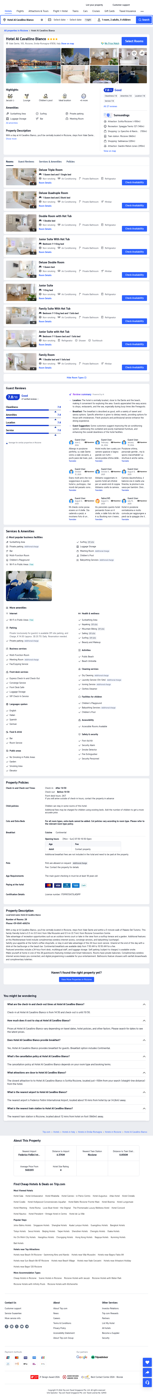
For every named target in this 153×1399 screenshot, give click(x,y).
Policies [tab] (70, 161)
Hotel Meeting (20, 1208)
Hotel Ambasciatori (34, 1196)
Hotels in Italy (68, 1132)
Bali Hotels (18, 1243)
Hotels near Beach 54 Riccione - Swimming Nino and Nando (41, 1255)
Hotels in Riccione (113, 1132)
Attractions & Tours (38, 11)
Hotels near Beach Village (63, 1261)
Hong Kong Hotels (83, 1237)
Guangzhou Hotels (99, 1225)
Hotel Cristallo (128, 1196)
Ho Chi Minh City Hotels (25, 1237)
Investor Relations (110, 1308)
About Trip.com (60, 1308)
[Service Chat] (147, 1382)
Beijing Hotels (48, 1231)
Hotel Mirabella (52, 1196)
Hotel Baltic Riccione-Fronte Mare (84, 1202)
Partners (106, 1318)
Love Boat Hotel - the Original (57, 1208)
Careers (56, 1318)
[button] (107, 4)
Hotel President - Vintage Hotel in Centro (48, 1214)
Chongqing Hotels (64, 1237)
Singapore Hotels (41, 1225)
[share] (147, 1372)
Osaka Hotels (113, 1231)
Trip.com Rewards (110, 1313)
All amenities (12, 123)
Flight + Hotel (60, 11)
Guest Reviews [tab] (26, 161)
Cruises (96, 11)
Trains (75, 11)
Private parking (16, 546)
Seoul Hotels (34, 1231)
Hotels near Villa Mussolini (83, 1255)
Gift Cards (110, 11)
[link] (94, 4)
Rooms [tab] (9, 161)
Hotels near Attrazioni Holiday (117, 1261)
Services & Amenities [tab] (50, 161)
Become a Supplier (110, 1333)
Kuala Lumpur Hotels (78, 1225)
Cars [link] (85, 11)
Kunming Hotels (118, 1237)
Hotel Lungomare (125, 1202)
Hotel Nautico (20, 1214)
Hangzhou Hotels (46, 1237)
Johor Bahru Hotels (22, 1225)
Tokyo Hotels (20, 1231)
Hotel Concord (118, 1208)
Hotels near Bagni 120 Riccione (28, 1266)
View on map (110, 151)
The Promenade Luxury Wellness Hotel (91, 1208)
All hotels (106, 1328)
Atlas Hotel (115, 1196)
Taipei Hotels (63, 1231)
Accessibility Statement (64, 1333)
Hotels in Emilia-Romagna (90, 1132)
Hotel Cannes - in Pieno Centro (76, 1196)
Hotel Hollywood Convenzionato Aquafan (47, 1202)
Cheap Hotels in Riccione (25, 1278)
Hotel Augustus (100, 1196)
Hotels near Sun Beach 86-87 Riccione (31, 1261)
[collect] (147, 1362)
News (56, 1313)
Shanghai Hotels (59, 1225)
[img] (33, 65)
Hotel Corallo (19, 1202)
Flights (20, 11)
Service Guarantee (13, 1313)
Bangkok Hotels (117, 1225)
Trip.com (46, 1132)
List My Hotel (108, 1323)
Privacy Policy (59, 1328)
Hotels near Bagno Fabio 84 (111, 1255)
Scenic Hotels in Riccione (50, 1278)
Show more (11, 139)
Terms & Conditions (62, 1323)
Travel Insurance (127, 11)
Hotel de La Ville (77, 1214)
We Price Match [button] (112, 43)
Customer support (13, 1308)
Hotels (8, 11)
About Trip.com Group (63, 1338)
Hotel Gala (18, 1196)
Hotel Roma (34, 1208)
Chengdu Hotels (97, 1231)
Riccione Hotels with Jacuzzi (77, 1278)
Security (105, 1338)
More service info (13, 1318)
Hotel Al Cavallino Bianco (26, 39)
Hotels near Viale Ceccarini (89, 1261)
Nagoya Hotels (101, 1237)
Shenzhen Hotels (80, 1231)
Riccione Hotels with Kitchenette (63, 1284)
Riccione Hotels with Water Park (106, 1278)
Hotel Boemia (108, 1202)
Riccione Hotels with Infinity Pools (29, 1284)
